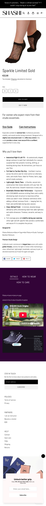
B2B (5, 422)
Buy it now (23, 105)
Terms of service (10, 400)
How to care (23, 282)
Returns (7, 447)
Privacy (6, 403)
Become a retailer (10, 419)
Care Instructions (27, 127)
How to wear (29, 276)
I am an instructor (10, 416)
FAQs (6, 441)
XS (5, 90)
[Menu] (37, 12)
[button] (42, 12)
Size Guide (7, 127)
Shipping (14, 79)
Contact (7, 435)
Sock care (7, 438)
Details (14, 276)
